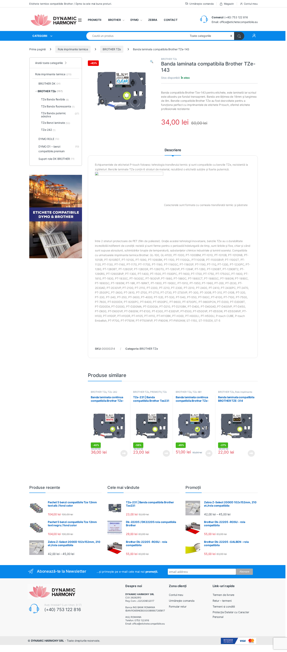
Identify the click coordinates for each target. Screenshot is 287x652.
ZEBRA (152, 19)
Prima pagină (37, 49)
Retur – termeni (222, 600)
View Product (122, 453)
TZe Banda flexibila (55, 99)
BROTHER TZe (112, 49)
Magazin (229, 3)
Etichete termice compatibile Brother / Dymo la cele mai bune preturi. (70, 3)
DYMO (134, 19)
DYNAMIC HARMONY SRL (47, 640)
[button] (151, 61)
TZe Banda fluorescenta (58, 106)
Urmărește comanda (201, 3)
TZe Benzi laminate (55, 123)
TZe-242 (112, 391)
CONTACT (170, 19)
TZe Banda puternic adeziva (60, 114)
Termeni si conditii (224, 606)
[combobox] (137, 36)
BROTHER (114, 19)
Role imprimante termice (73, 49)
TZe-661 (197, 391)
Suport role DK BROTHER (56, 158)
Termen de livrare (223, 594)
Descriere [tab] (173, 150)
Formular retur (177, 606)
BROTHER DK (49, 83)
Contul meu (251, 3)
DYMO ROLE (48, 139)
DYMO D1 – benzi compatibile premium (58, 149)
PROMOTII (94, 19)
